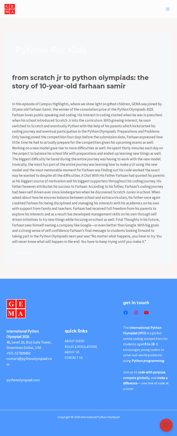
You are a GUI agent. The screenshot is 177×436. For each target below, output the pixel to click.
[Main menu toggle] (168, 9)
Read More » (21, 252)
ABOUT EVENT (75, 341)
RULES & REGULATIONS (81, 347)
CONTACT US (74, 358)
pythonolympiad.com (23, 380)
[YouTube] (146, 312)
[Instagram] (136, 312)
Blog (15, 94)
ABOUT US (72, 352)
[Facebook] (125, 312)
